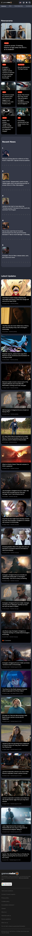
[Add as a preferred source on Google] (6, 884)
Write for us (4, 922)
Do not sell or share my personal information (13, 926)
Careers (3, 908)
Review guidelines (6, 919)
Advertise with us (6, 915)
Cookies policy (5, 901)
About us (3, 912)
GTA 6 (10, 6)
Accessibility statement (7, 905)
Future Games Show (18, 6)
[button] (29, 2)
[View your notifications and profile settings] (26, 2)
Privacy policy (5, 898)
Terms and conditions (7, 891)
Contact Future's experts (8, 894)
